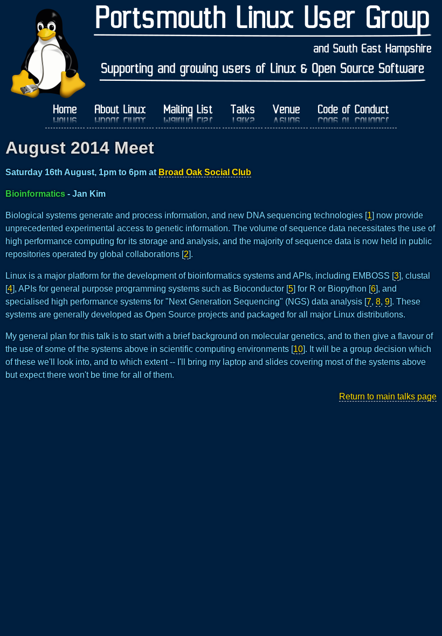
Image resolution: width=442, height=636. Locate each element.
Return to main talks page (388, 396)
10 (298, 349)
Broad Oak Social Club (204, 172)
